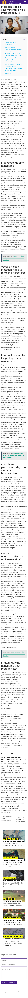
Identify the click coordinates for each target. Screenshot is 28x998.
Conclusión (8, 73)
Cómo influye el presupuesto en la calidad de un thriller (21, 820)
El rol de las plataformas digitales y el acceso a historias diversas (12, 60)
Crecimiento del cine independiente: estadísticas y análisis (7, 820)
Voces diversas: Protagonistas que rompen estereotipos (13, 49)
